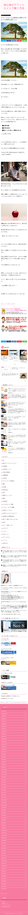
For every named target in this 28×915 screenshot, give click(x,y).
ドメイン (14, 531)
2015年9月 (13, 838)
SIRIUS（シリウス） (14, 510)
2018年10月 (13, 744)
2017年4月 (13, 790)
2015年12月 (13, 830)
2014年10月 (13, 866)
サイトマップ (4, 893)
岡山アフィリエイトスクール (6, 15)
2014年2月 (13, 886)
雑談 (14, 498)
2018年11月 (13, 741)
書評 (14, 483)
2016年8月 (13, 810)
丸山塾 (14, 486)
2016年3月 (13, 823)
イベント (14, 540)
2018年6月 (13, 754)
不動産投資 (14, 475)
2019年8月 (13, 719)
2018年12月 (13, 739)
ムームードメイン (5, 674)
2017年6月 (13, 784)
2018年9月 (13, 746)
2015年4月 (13, 850)
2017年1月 (13, 797)
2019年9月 (13, 716)
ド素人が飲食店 (14, 472)
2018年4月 (13, 759)
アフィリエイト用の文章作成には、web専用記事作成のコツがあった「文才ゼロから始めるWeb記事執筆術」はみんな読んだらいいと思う (17, 410)
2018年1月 (13, 767)
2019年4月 (13, 729)
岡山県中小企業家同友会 (14, 516)
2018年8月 (13, 749)
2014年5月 (13, 878)
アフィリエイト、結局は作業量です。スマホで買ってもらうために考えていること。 (17, 449)
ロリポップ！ (4, 659)
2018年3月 (13, 762)
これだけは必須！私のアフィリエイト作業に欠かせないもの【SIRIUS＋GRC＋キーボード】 (17, 404)
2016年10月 (13, 805)
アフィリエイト (14, 537)
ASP (14, 492)
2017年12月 (13, 769)
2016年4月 (13, 820)
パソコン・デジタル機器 (14, 507)
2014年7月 (13, 873)
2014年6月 (13, 876)
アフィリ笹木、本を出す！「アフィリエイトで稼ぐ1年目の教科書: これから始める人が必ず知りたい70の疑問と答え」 (17, 396)
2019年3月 (13, 731)
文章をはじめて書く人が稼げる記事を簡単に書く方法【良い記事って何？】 (17, 423)
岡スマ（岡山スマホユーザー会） (14, 519)
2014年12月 (13, 861)
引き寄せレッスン (14, 469)
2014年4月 (13, 881)
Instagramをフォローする (7, 698)
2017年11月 (13, 772)
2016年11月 (13, 802)
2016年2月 (13, 825)
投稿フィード (5, 903)
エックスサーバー (5, 640)
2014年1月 (13, 888)
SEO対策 (14, 501)
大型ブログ (14, 543)
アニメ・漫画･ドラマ (14, 525)
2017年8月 (13, 779)
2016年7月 (13, 812)
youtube (14, 478)
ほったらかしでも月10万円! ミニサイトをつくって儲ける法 (17, 417)
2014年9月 (13, 868)
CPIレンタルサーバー (6, 650)
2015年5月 (13, 848)
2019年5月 (13, 726)
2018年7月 (13, 752)
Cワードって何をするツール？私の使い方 (17, 430)
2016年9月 (13, 807)
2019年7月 (13, 721)
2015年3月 (13, 853)
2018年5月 (13, 757)
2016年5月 (13, 817)
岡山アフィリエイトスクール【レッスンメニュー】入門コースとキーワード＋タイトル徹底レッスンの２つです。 (17, 389)
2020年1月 (13, 711)
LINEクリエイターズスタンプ (14, 513)
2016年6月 (13, 815)
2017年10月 (13, 774)
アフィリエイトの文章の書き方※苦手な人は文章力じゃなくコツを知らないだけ (17, 436)
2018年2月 (13, 764)
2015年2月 (13, 855)
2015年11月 (13, 833)
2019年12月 (13, 713)
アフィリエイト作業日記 (14, 480)
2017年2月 (13, 795)
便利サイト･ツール (14, 495)
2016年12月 (13, 800)
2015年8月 (13, 840)
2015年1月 (13, 858)
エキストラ (14, 528)
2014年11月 (13, 863)
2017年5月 (13, 787)
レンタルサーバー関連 (14, 504)
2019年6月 (13, 724)
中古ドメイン (14, 534)
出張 (14, 522)
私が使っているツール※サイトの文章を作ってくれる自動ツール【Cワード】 (17, 443)
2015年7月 (13, 843)
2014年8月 (13, 871)
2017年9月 (13, 777)
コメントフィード (6, 905)
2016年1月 (13, 828)
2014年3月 (13, 883)
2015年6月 (13, 845)
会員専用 (14, 466)
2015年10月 (13, 835)
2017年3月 (13, 792)
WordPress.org (6, 906)
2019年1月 (13, 736)
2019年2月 (13, 734)
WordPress (14, 489)
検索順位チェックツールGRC (8, 685)
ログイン (4, 901)
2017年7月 (13, 782)
